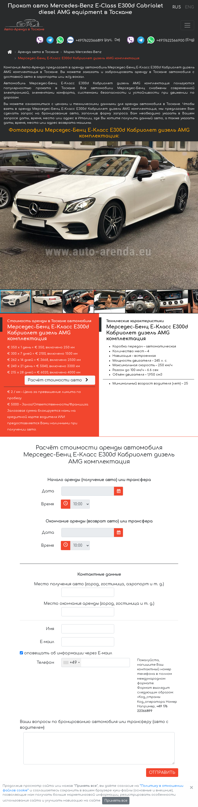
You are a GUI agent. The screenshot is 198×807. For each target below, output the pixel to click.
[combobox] (71, 662)
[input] (87, 491)
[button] (47, 301)
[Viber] (39, 40)
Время (47, 504)
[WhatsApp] (60, 40)
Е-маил (47, 642)
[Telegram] (50, 40)
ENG (189, 7)
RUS (176, 7)
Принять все (115, 800)
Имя (50, 629)
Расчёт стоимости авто (55, 380)
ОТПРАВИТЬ (162, 772)
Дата (48, 491)
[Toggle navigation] (187, 25)
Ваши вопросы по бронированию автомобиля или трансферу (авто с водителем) (94, 725)
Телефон (45, 662)
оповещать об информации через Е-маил (67, 653)
